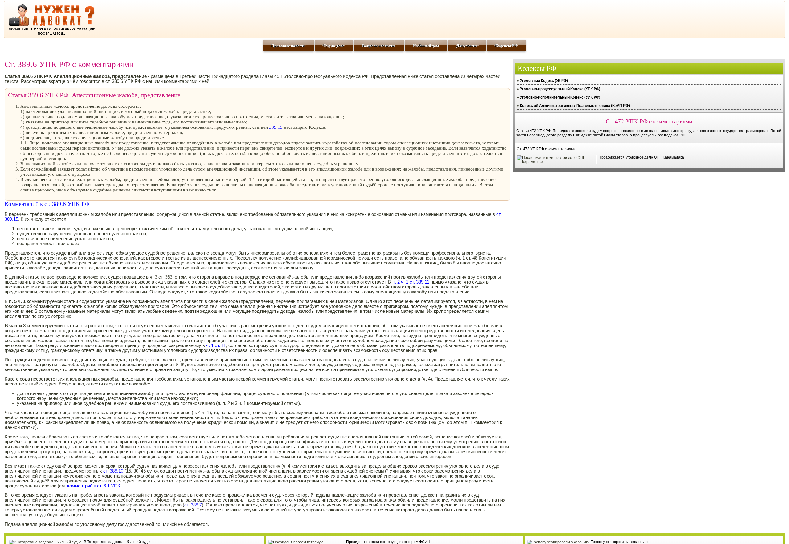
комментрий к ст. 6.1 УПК (93, 485)
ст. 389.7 (193, 504)
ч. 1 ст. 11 (216, 345)
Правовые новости (288, 45)
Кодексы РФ (506, 45)
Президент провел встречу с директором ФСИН (388, 542)
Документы (466, 45)
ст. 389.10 (113, 471)
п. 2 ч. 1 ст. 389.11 (410, 282)
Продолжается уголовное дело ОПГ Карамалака (641, 157)
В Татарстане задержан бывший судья (118, 542)
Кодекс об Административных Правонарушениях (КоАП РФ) (575, 105)
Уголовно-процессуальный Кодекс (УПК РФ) (560, 89)
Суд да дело (334, 45)
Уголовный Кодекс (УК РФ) (544, 81)
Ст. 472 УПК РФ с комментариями (649, 121)
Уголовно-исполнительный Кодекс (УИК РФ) (560, 97)
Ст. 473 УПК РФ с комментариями (546, 149)
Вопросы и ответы (378, 45)
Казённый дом (426, 45)
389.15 (276, 127)
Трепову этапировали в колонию (619, 542)
